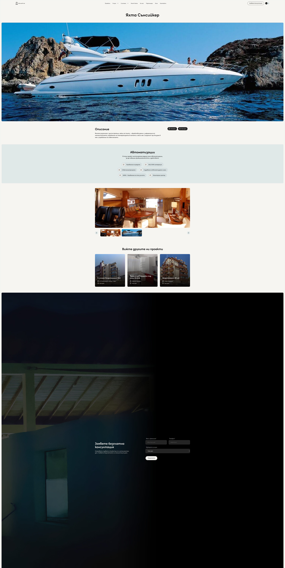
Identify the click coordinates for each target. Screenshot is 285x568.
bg (266, 3)
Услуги (114, 3)
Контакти (163, 3)
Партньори (149, 3)
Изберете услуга (151, 447)
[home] (20, 3)
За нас (142, 3)
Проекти (107, 3)
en (268, 3)
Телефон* (172, 438)
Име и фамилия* (151, 438)
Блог (156, 3)
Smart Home (134, 3)
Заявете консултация (255, 3)
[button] (115, 3)
